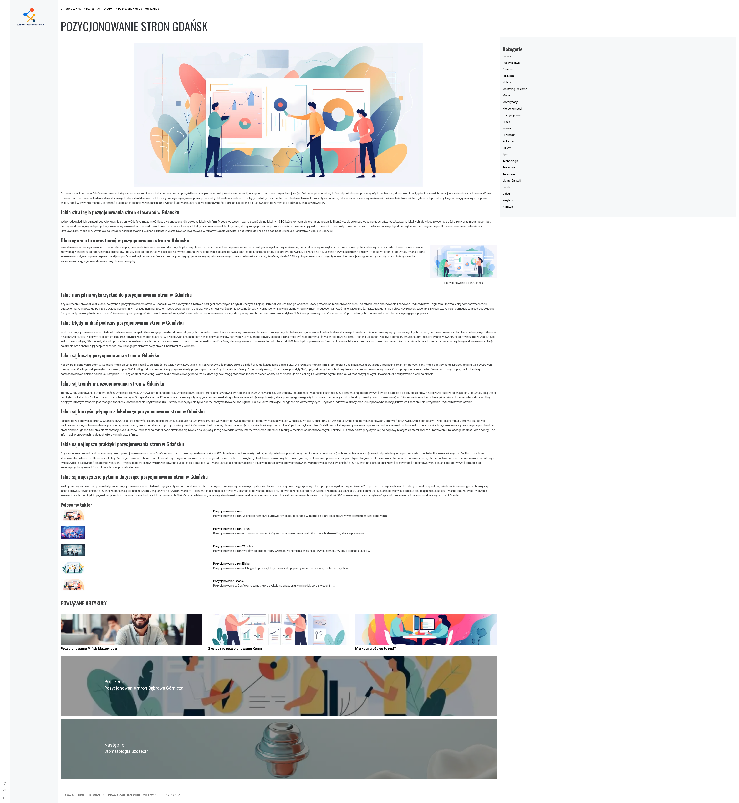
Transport (509, 167)
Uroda (506, 187)
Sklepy (507, 148)
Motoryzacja (510, 102)
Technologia (510, 161)
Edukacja (508, 76)
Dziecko (508, 69)
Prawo (507, 128)
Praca (506, 121)
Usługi (506, 193)
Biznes (507, 56)
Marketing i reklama (515, 89)
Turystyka (509, 174)
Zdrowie (508, 207)
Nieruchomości (512, 108)
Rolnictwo (509, 141)
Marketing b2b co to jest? (375, 648)
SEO (281, 221)
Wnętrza (508, 200)
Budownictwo (511, 63)
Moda (506, 95)
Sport (506, 154)
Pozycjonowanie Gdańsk (228, 581)
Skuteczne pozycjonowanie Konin (235, 648)
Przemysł (509, 135)
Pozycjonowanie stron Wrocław (233, 546)
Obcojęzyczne (512, 115)
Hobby (507, 82)
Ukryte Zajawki (512, 180)
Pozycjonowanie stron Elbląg (231, 563)
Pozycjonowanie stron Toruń (231, 529)
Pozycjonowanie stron (227, 511)
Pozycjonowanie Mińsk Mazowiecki (89, 648)
